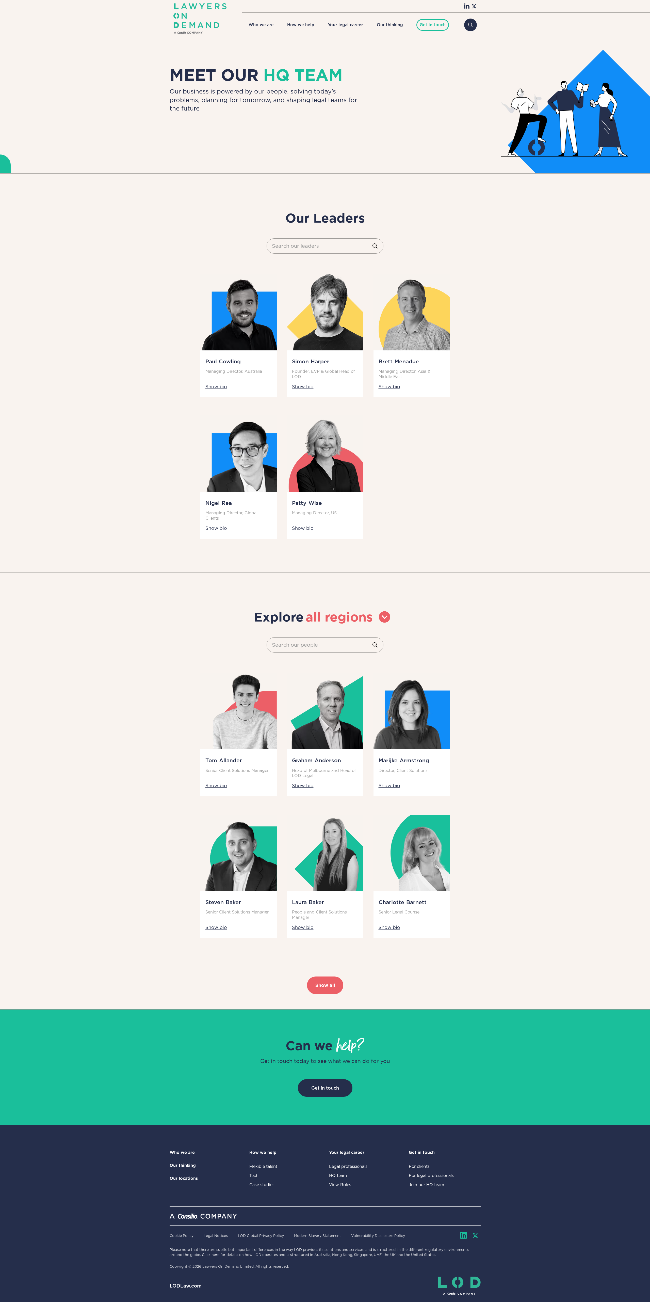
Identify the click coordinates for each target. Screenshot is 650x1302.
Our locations (184, 1178)
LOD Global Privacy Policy (261, 1236)
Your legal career (345, 24)
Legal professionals (348, 1166)
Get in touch (325, 1088)
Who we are (261, 24)
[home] (199, 18)
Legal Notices (216, 1236)
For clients (419, 1166)
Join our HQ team (426, 1184)
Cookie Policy (181, 1236)
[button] (261, 25)
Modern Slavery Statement (317, 1236)
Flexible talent (263, 1166)
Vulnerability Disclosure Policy (378, 1236)
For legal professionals (431, 1175)
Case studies (261, 1184)
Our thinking (390, 24)
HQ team (338, 1175)
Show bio (216, 386)
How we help (300, 24)
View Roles (340, 1184)
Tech (253, 1175)
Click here (210, 1255)
